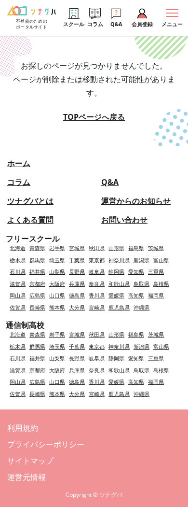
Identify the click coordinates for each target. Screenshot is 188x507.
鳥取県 (141, 283)
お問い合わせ (124, 219)
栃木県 (18, 260)
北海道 (18, 248)
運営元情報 (26, 477)
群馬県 (37, 260)
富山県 (161, 260)
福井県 (37, 271)
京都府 (37, 283)
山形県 (116, 248)
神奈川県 (119, 260)
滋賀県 (18, 283)
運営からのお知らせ (136, 201)
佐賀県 (18, 307)
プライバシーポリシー (45, 444)
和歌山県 (119, 283)
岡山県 (18, 295)
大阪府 (57, 283)
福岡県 (156, 295)
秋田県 (97, 248)
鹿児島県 (119, 307)
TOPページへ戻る (94, 117)
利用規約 (22, 427)
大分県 (77, 307)
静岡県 (116, 271)
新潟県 (141, 260)
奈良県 (97, 283)
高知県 (136, 295)
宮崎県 (97, 307)
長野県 (77, 271)
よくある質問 (30, 219)
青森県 (37, 248)
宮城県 (77, 248)
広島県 (37, 295)
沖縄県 (141, 307)
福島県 (136, 248)
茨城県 (156, 248)
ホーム (18, 163)
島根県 (161, 283)
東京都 (97, 260)
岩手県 (57, 248)
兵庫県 (77, 283)
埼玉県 (57, 260)
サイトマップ (30, 460)
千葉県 (77, 260)
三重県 (156, 271)
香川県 (97, 295)
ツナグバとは (30, 201)
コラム (18, 182)
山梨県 (57, 271)
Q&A (110, 182)
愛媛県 (116, 295)
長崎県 (37, 307)
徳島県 (77, 295)
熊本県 (57, 307)
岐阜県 (97, 271)
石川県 (18, 271)
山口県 (57, 295)
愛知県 (136, 271)
